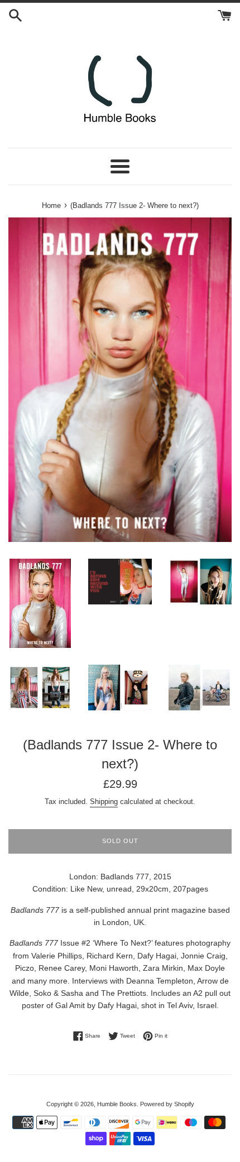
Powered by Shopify (167, 1104)
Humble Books (117, 1104)
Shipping (104, 801)
